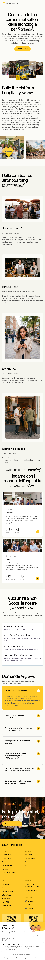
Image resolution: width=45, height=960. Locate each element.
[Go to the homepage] (12, 845)
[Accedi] (27, 824)
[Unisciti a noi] (22, 48)
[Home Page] (10, 3)
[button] (40, 3)
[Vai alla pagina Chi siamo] (22, 514)
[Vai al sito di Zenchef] (22, 560)
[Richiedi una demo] (12, 823)
